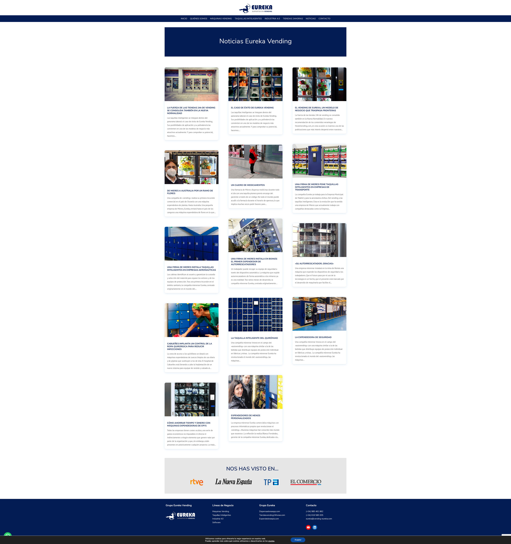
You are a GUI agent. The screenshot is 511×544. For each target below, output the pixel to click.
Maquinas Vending (220, 511)
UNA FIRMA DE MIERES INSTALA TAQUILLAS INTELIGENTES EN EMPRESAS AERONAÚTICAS (191, 268)
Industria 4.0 (272, 18)
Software (216, 522)
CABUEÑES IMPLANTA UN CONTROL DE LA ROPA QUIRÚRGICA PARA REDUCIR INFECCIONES (189, 346)
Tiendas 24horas (293, 18)
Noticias (311, 18)
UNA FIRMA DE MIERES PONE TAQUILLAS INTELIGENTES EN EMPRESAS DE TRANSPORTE (316, 187)
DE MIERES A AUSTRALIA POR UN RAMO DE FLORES (190, 192)
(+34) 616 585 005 (314, 515)
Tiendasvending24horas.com (272, 515)
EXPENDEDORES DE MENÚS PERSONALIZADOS (245, 417)
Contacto (324, 18)
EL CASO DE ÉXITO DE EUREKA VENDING (252, 107)
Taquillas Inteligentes (248, 18)
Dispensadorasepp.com (269, 511)
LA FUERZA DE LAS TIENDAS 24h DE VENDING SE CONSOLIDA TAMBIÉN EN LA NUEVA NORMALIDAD (191, 110)
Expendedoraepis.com (269, 518)
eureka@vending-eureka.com (319, 518)
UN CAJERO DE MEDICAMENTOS (248, 185)
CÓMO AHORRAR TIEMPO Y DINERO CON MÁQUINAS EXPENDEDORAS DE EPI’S (188, 424)
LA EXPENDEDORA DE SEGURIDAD (313, 337)
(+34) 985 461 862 (314, 511)
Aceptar (298, 540)
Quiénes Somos (198, 18)
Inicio (184, 18)
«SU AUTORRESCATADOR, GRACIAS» (314, 263)
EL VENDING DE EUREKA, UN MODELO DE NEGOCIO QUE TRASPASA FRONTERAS (316, 109)
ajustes (271, 541)
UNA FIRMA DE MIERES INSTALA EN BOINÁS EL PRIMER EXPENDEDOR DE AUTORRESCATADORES (254, 261)
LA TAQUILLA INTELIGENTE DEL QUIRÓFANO (254, 338)
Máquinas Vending (221, 18)
